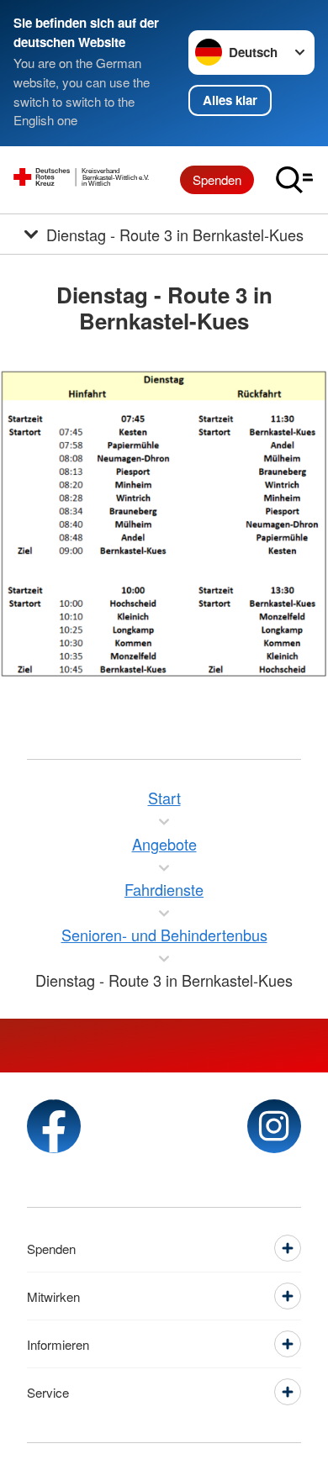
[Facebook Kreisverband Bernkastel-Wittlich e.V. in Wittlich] (54, 1126)
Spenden (217, 179)
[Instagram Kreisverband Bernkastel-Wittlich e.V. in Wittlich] (274, 1126)
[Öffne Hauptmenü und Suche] (294, 180)
